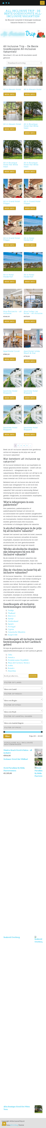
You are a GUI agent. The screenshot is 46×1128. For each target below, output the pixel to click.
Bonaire (11, 668)
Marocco (12, 616)
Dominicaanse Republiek (18, 660)
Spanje (11, 618)
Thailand (11, 613)
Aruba (10, 665)
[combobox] (23, 688)
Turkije (11, 610)
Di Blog (15, 1125)
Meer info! (10, 94)
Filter (7, 736)
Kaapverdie (13, 635)
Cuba (10, 655)
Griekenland (13, 621)
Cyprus (11, 629)
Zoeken (33, 676)
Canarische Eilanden (16, 632)
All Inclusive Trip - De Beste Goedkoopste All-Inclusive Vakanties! (23, 13)
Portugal (11, 626)
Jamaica (11, 657)
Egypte (11, 624)
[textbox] (23, 689)
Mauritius (12, 671)
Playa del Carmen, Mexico (19, 663)
